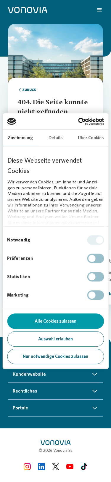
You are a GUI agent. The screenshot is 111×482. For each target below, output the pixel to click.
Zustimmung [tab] (20, 137)
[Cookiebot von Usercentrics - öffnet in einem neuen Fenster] (79, 121)
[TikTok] (84, 466)
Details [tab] (56, 137)
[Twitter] (55, 466)
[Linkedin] (41, 466)
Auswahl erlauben (55, 339)
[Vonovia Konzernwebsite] (27, 9)
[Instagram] (27, 466)
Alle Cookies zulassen (55, 321)
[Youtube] (69, 466)
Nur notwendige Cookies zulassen (55, 356)
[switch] (95, 258)
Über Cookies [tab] (91, 137)
